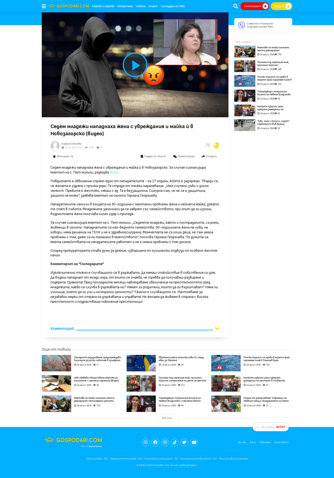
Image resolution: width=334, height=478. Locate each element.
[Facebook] (155, 442)
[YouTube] (194, 442)
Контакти (281, 442)
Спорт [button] (153, 6)
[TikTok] (175, 442)
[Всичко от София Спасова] (55, 145)
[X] (184, 442)
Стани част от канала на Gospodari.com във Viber (260, 25)
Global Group (95, 446)
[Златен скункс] (216, 145)
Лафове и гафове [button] (103, 6)
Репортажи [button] (125, 6)
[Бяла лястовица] (207, 145)
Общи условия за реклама (233, 458)
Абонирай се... (66, 156)
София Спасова (71, 143)
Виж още (167, 418)
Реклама (265, 442)
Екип (253, 442)
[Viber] (146, 442)
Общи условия (94, 458)
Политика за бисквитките (195, 458)
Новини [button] (141, 6)
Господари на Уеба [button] (173, 6)
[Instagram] (165, 442)
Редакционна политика (123, 458)
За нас (242, 442)
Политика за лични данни (158, 458)
